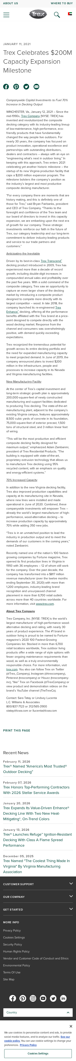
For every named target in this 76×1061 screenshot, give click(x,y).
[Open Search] (57, 15)
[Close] (71, 1026)
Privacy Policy (12, 930)
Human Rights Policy (16, 951)
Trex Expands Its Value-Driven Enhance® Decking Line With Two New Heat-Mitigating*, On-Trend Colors (36, 813)
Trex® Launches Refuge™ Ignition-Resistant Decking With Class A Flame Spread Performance (37, 840)
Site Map (8, 979)
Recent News (16, 752)
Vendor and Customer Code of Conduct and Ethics (35, 958)
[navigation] (38, 10)
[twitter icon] (26, 87)
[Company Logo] (38, 14)
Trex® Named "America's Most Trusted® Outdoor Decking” (35, 768)
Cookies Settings (38, 1053)
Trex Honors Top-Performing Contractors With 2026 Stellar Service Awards (36, 789)
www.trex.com (45, 604)
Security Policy (12, 944)
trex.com (12, 669)
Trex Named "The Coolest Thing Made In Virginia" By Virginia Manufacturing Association (36, 866)
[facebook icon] (6, 87)
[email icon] (36, 87)
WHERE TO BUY (62, 3)
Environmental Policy (16, 965)
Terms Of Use (11, 972)
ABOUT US (10, 3)
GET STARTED (13, 910)
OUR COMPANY (14, 897)
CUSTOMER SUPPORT (18, 884)
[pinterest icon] (16, 87)
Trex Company (30, 116)
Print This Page (16, 731)
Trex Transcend (51, 261)
